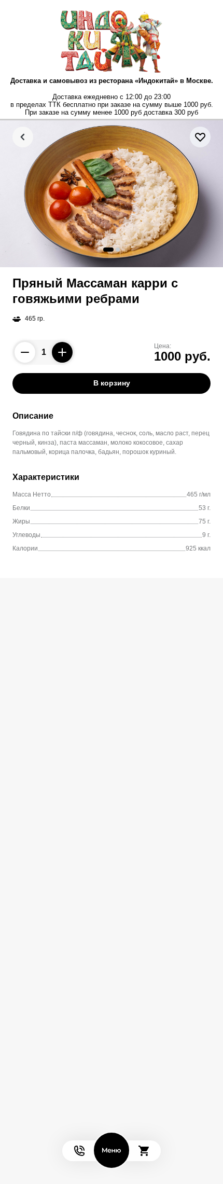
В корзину (111, 383)
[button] (108, 249)
